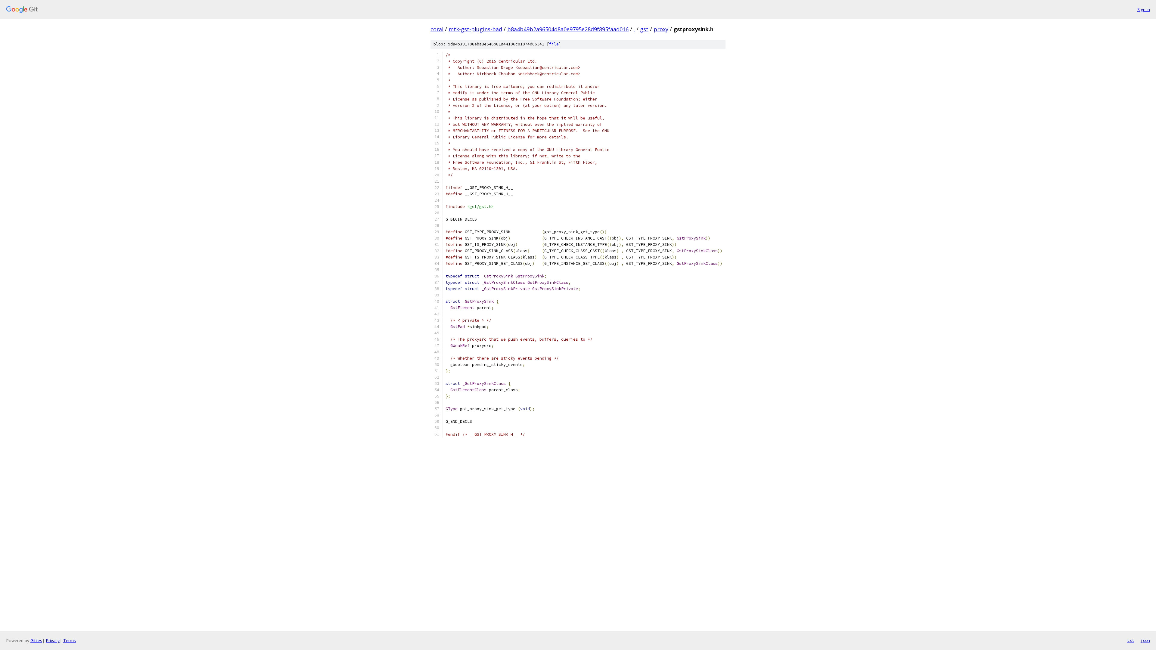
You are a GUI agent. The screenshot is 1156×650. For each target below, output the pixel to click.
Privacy (53, 640)
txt (1130, 640)
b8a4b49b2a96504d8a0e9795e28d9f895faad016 (568, 29)
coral (436, 29)
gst (644, 29)
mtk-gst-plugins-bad (475, 29)
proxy (661, 29)
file (554, 44)
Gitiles (36, 640)
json (1145, 640)
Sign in (1143, 9)
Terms (69, 640)
